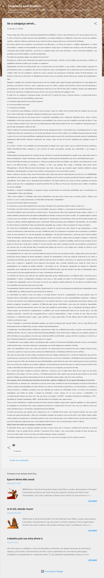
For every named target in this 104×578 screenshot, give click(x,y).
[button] (95, 24)
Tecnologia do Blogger (53, 571)
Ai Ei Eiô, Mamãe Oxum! (20, 509)
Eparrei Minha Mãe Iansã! (20, 479)
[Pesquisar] (100, 7)
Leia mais (92, 501)
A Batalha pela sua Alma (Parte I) (24, 538)
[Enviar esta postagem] (13, 446)
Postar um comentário (19, 460)
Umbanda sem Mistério (24, 6)
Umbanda (17, 451)
